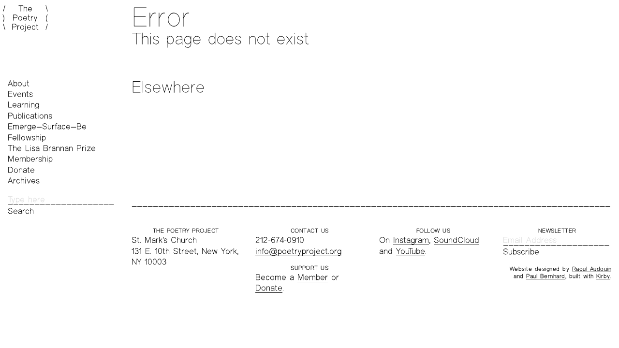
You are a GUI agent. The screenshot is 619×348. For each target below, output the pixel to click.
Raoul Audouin (592, 268)
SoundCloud (456, 240)
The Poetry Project (25, 18)
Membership (30, 159)
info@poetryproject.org (298, 251)
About (18, 83)
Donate (21, 170)
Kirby (603, 276)
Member (312, 277)
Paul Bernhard (545, 276)
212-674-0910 (279, 240)
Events (20, 94)
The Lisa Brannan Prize (52, 148)
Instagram (411, 240)
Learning (23, 105)
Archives (24, 180)
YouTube (410, 251)
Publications (30, 116)
